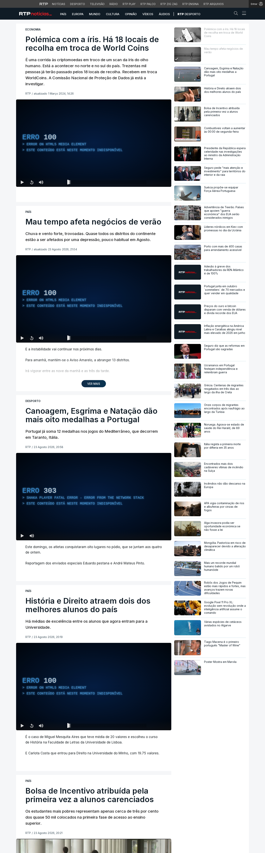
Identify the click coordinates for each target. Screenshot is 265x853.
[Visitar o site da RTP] (44, 4)
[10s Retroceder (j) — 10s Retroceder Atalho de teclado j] (31, 182)
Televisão (97, 4)
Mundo (94, 14)
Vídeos (147, 14)
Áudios (164, 14)
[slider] (107, 183)
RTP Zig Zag (169, 4)
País (63, 14)
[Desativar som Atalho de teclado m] (41, 182)
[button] (237, 14)
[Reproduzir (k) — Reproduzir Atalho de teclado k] (22, 182)
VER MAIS (93, 383)
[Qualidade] (155, 182)
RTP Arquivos (214, 4)
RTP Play (129, 4)
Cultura (112, 14)
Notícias (58, 4)
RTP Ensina (190, 4)
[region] (93, 143)
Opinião (131, 14)
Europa (77, 14)
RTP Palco (148, 4)
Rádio (113, 4)
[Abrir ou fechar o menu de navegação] (243, 13)
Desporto (77, 4)
